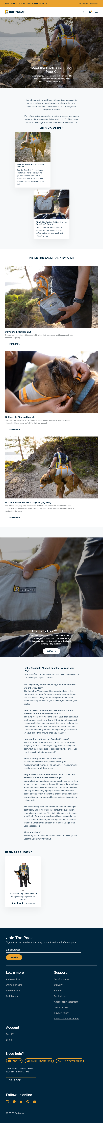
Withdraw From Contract (66, 1018)
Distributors (12, 996)
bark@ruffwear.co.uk (41, 1061)
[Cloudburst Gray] (23, 890)
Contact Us (59, 996)
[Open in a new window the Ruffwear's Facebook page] (14, 1101)
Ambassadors (13, 979)
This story (28, 835)
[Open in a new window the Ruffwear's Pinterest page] (27, 1101)
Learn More (41, 3)
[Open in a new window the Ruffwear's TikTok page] (34, 1101)
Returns (58, 990)
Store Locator (13, 990)
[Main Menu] (96, 12)
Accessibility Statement (66, 1001)
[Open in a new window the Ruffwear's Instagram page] (7, 1101)
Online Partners (14, 984)
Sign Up (14, 957)
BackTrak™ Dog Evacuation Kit (23, 893)
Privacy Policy (61, 1012)
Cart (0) (10, 1034)
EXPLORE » (14, 344)
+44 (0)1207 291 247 (72, 1061)
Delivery (58, 984)
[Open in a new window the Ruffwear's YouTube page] (21, 1101)
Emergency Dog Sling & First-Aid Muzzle (23, 898)
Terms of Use (61, 1007)
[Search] (83, 12)
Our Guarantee (61, 979)
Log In (9, 1039)
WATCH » (51, 651)
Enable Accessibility (88, 3)
